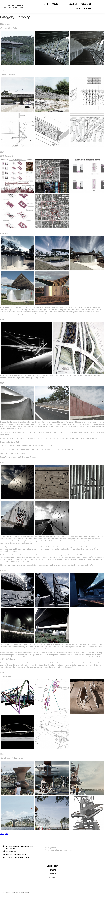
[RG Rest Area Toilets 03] (87, 253)
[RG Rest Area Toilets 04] (17, 288)
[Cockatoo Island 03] (87, 778)
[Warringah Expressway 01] (17, 94)
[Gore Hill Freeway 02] (52, 482)
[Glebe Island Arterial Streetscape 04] (17, 625)
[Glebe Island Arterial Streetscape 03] (87, 590)
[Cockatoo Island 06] (87, 813)
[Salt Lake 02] (52, 176)
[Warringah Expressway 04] (17, 129)
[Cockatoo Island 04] (17, 813)
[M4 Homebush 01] (26, 348)
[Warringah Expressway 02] (52, 94)
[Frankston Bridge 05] (52, 732)
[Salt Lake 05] (52, 211)
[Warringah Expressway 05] (52, 129)
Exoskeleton (52, 866)
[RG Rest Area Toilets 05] (52, 288)
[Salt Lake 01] (17, 176)
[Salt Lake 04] (17, 211)
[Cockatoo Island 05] (52, 813)
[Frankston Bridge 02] (52, 696)
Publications (86, 4)
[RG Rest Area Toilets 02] (52, 253)
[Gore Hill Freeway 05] (52, 518)
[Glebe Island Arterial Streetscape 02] (52, 590)
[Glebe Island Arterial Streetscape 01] (17, 590)
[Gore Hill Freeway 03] (87, 482)
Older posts (4, 834)
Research (52, 878)
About (77, 9)
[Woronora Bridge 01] (17, 48)
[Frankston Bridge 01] (17, 696)
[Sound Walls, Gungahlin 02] (52, 403)
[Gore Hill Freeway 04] (17, 518)
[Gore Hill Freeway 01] (17, 482)
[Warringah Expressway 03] (87, 94)
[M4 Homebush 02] (78, 348)
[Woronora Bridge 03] (87, 48)
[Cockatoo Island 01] (17, 778)
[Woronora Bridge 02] (52, 48)
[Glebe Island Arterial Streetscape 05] (52, 625)
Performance (71, 4)
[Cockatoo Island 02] (52, 778)
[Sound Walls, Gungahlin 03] (87, 403)
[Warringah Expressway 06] (87, 129)
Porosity (52, 874)
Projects (56, 4)
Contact (88, 9)
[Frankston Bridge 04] (17, 732)
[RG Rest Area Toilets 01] (17, 253)
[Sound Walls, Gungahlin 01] (17, 403)
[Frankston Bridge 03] (87, 696)
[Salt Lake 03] (87, 176)
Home (45, 4)
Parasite (52, 870)
